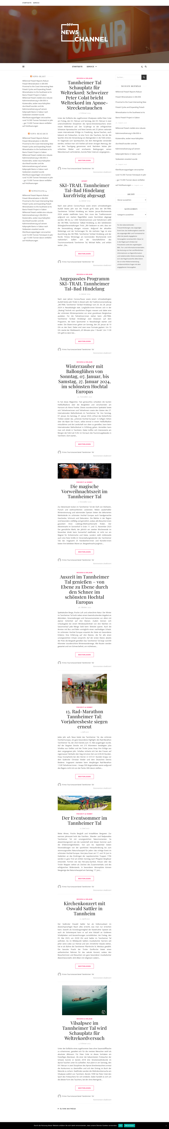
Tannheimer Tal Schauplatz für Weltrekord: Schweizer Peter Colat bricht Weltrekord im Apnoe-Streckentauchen (84, 95)
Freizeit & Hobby (84, 482)
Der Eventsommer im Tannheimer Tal (84, 820)
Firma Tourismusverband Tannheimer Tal (78, 168)
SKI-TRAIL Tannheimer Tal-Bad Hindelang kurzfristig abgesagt (85, 190)
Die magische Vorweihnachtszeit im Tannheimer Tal (85, 491)
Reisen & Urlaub (84, 78)
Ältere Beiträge (67, 1109)
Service (36, 3)
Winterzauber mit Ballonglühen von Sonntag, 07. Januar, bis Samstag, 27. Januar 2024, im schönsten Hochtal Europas (84, 378)
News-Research (39, 133)
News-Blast (39, 76)
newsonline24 (39, 191)
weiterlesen (84, 160)
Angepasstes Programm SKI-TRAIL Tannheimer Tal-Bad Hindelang (85, 283)
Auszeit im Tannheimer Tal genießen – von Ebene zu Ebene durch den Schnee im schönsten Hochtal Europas (84, 589)
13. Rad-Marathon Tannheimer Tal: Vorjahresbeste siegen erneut (84, 718)
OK (120, 1125)
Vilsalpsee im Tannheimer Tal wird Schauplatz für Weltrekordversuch (84, 1030)
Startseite (27, 3)
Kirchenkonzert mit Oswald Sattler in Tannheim (84, 908)
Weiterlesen (129, 1125)
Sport (84, 181)
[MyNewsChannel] (84, 33)
